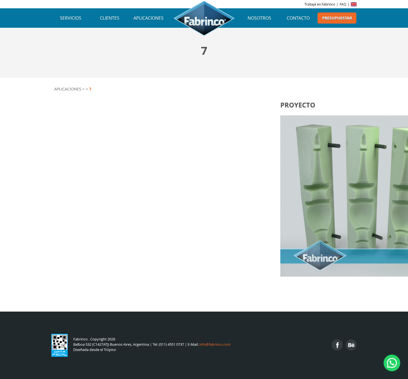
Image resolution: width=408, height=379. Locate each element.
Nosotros (259, 18)
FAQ (343, 4)
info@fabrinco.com (215, 344)
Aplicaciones (148, 18)
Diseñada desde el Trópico (94, 349)
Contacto (298, 18)
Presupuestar (337, 18)
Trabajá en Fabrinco (319, 4)
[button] (392, 363)
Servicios (70, 18)
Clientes (109, 18)
